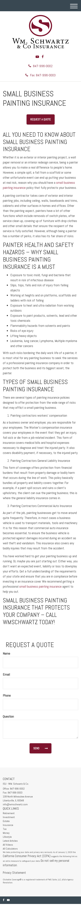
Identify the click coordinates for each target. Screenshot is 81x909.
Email (6, 674)
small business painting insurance (40, 586)
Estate (6, 821)
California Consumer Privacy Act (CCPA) (26, 856)
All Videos (8, 844)
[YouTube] (37, 56)
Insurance (8, 825)
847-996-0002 (43, 66)
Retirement (9, 813)
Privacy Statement (14, 873)
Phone (7, 695)
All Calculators (10, 848)
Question (8, 716)
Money (6, 833)
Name (6, 653)
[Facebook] (43, 56)
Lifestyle (7, 836)
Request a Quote (40, 119)
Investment (9, 817)
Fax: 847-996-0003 (43, 75)
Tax (5, 829)
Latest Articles (10, 840)
